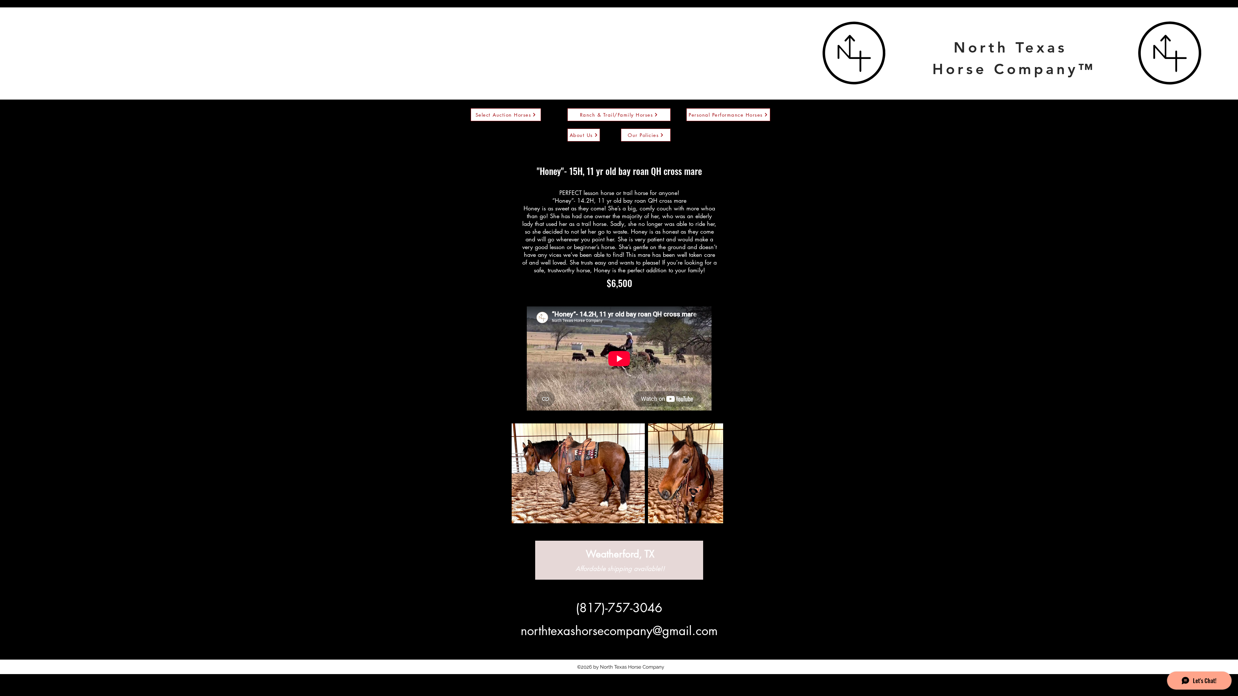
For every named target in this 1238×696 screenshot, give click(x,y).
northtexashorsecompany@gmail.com (619, 631)
